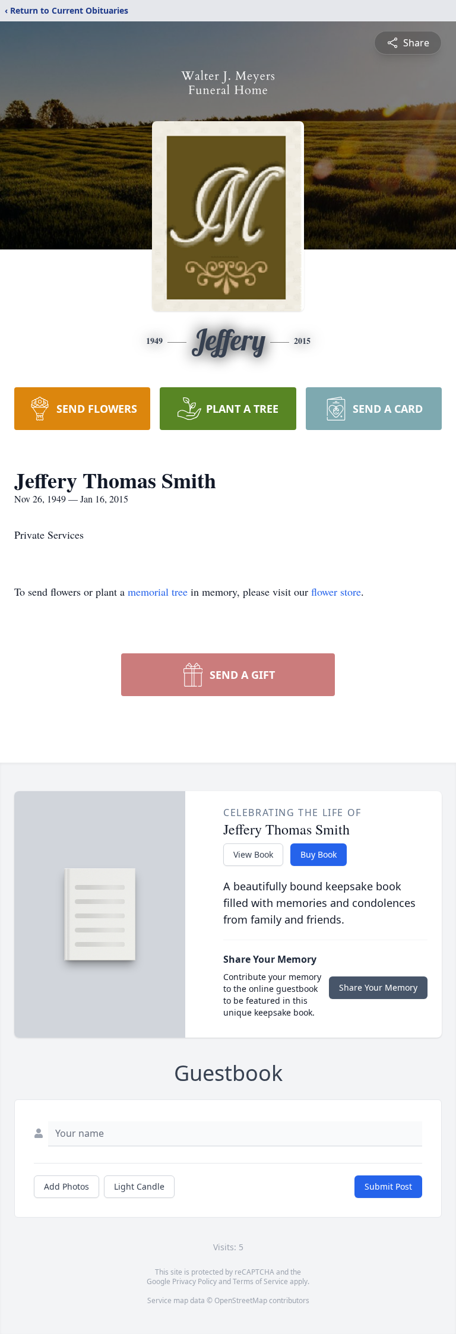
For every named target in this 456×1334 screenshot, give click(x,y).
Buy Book (318, 854)
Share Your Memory (378, 987)
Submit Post (388, 1186)
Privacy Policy (194, 1281)
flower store (336, 591)
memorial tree (158, 591)
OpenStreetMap (240, 1300)
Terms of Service (260, 1281)
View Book (253, 854)
